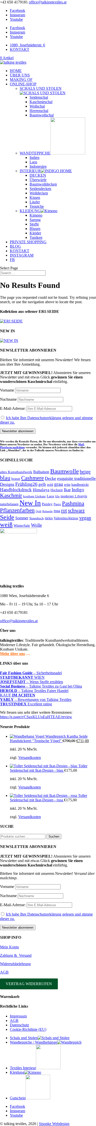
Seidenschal (39, 97)
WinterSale (22, 525)
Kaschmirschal (41, 102)
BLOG (15, 246)
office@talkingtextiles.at (19, 621)
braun (15, 479)
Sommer (21, 518)
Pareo (57, 504)
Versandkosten (29, 757)
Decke (50, 478)
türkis (49, 518)
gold (50, 485)
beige (85, 471)
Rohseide (47, 511)
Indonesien (38, 166)
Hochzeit (56, 490)
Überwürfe (38, 180)
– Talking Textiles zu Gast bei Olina (41, 686)
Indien (34, 157)
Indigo (78, 489)
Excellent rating (26, 704)
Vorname (7, 390)
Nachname (8, 399)
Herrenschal (39, 111)
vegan (85, 517)
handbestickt (80, 485)
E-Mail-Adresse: (13, 408)
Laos (33, 162)
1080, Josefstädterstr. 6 (27, 45)
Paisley (47, 504)
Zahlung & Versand (16, 955)
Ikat (67, 489)
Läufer (35, 202)
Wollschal (37, 106)
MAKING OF (21, 79)
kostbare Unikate (34, 496)
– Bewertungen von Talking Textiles (35, 699)
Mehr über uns (12, 654)
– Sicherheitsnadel (31, 673)
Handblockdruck (16, 489)
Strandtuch (36, 518)
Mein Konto (9, 947)
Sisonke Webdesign (54, 1124)
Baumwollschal (42, 115)
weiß (6, 524)
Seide (7, 517)
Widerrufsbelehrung (15, 964)
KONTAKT (19, 49)
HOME (16, 71)
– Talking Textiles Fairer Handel (34, 691)
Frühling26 (26, 484)
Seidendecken (40, 189)
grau (58, 484)
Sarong (35, 220)
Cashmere (32, 478)
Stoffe (34, 224)
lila (57, 496)
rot (64, 510)
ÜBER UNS (20, 75)
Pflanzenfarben (17, 510)
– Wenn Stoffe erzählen (31, 682)
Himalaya (41, 490)
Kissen (35, 197)
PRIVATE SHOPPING (28, 242)
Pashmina (73, 503)
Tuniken (36, 237)
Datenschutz (19, 1025)
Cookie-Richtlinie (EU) (28, 1029)
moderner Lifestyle (74, 496)
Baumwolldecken (43, 184)
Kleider (35, 233)
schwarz (76, 510)
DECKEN (38, 175)
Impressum (18, 1016)
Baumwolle (64, 471)
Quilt (38, 511)
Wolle (36, 525)
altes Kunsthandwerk (16, 472)
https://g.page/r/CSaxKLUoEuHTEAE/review (36, 717)
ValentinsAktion (66, 518)
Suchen (53, 836)
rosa (57, 511)
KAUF (17, 695)
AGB (4, 972)
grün (67, 485)
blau (5, 478)
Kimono (36, 215)
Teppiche (37, 206)
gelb (42, 484)
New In (30, 503)
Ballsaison (41, 472)
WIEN (22, 677)
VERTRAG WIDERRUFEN (29, 984)
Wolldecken (39, 193)
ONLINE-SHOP (23, 84)
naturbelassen (9, 504)
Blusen (35, 228)
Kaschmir (11, 495)
